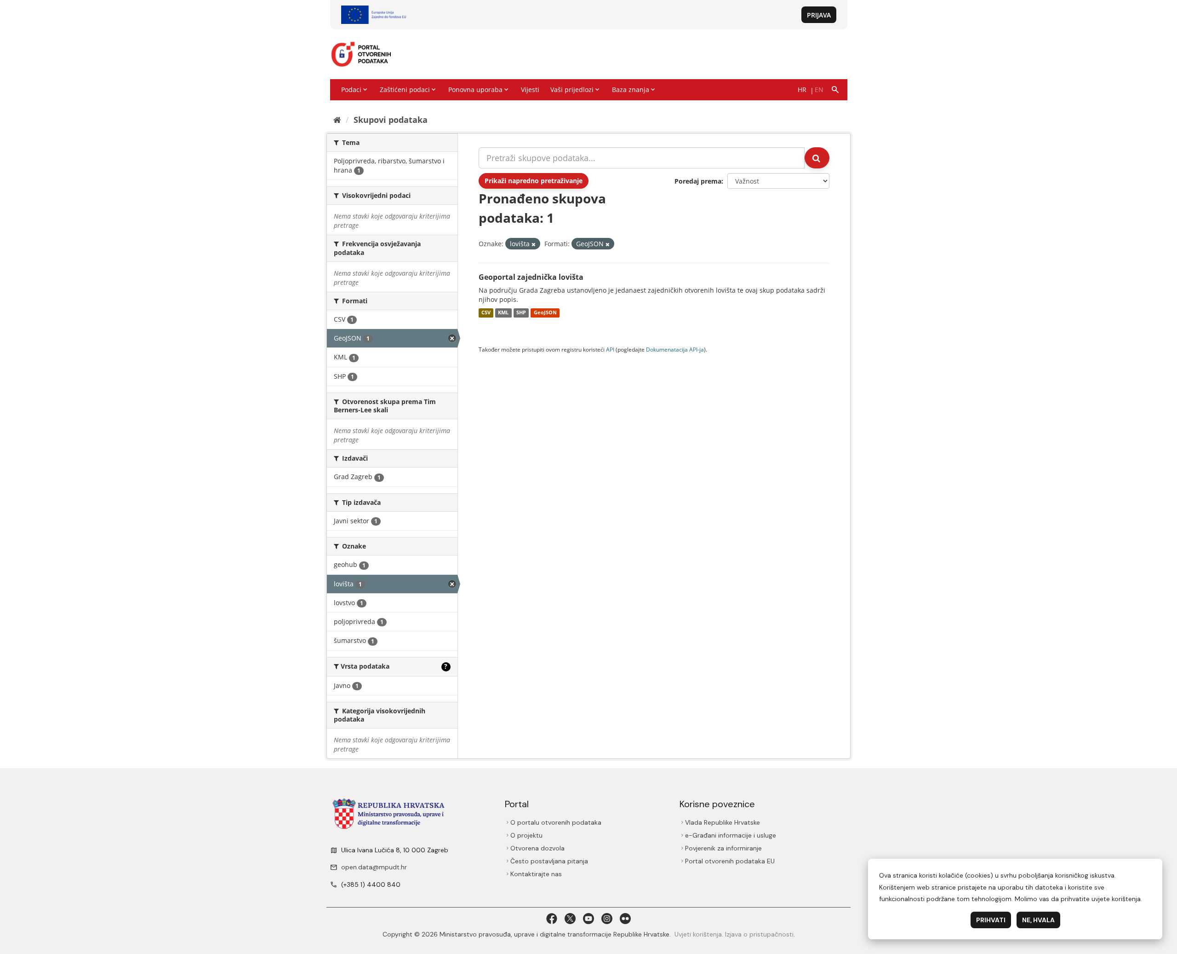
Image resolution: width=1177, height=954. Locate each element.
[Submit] (817, 157)
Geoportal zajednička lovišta (531, 277)
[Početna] (337, 119)
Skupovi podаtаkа (391, 119)
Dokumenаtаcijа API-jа (675, 349)
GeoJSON (545, 313)
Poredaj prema (697, 181)
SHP (521, 313)
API (610, 349)
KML (503, 313)
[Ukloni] (533, 244)
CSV (486, 313)
